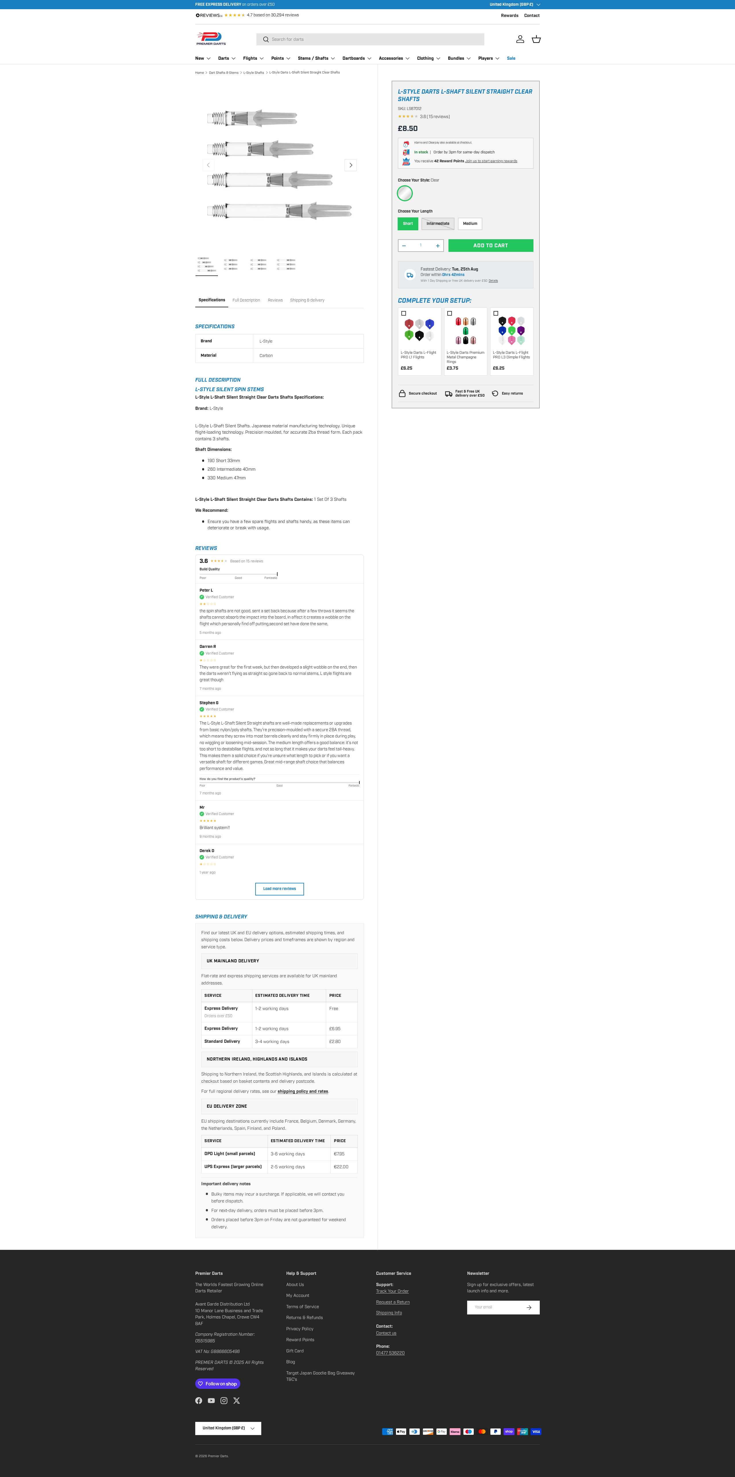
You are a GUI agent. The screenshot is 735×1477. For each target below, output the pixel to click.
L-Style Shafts (253, 73)
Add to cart (490, 245)
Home (199, 73)
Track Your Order (392, 1291)
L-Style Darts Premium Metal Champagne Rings (465, 357)
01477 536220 (390, 1353)
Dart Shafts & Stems (224, 73)
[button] (536, 39)
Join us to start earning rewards (491, 161)
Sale (511, 58)
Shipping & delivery (307, 300)
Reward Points (300, 1339)
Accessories (391, 58)
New (199, 58)
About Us (295, 1284)
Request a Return (393, 1302)
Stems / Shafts (313, 58)
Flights (250, 58)
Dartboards (354, 58)
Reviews (275, 300)
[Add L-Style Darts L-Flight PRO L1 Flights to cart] (419, 329)
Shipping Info (389, 1312)
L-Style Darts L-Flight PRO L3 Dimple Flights (511, 355)
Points (277, 58)
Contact (532, 15)
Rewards (510, 15)
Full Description (246, 300)
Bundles (456, 58)
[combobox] (370, 39)
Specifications (212, 300)
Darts (223, 58)
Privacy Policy (300, 1328)
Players (485, 58)
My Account (297, 1295)
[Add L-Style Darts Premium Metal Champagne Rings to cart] (465, 329)
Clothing (425, 58)
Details (493, 281)
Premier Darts (218, 1456)
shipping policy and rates (303, 1091)
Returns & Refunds (304, 1317)
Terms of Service (302, 1306)
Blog (290, 1361)
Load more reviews (279, 889)
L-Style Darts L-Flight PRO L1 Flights (418, 355)
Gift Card (295, 1351)
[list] (279, 165)
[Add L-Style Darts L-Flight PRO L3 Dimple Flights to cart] (512, 329)
